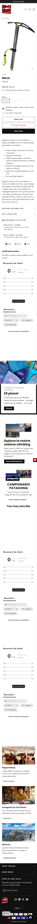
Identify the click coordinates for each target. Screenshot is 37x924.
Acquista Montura (9, 858)
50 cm (6, 101)
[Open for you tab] (30, 917)
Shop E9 (9, 408)
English (17, 908)
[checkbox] (10, 325)
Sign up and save (11, 879)
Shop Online (9, 866)
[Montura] (18, 832)
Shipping (13, 90)
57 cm (14, 101)
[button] (18, 278)
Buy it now (18, 131)
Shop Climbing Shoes (14, 461)
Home (3, 18)
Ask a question (9, 214)
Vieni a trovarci (8, 781)
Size (4, 97)
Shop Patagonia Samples (17, 499)
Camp (4, 74)
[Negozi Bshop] (18, 755)
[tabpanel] (18, 333)
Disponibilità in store (15, 220)
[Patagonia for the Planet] (18, 795)
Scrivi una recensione (18, 301)
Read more (7, 818)
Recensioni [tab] (9, 309)
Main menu (7, 872)
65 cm (22, 101)
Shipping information (12, 208)
